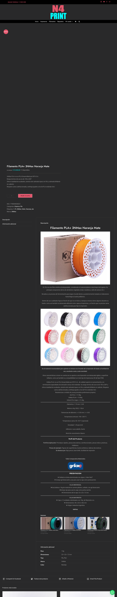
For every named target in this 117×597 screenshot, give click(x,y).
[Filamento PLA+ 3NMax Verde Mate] (51, 523)
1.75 (14, 209)
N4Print (75, 509)
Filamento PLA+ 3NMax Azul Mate (72, 530)
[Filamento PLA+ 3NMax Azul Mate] (75, 523)
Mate (23, 209)
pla (33, 209)
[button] (79, 21)
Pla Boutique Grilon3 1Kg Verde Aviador (97, 530)
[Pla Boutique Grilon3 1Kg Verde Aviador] (98, 523)
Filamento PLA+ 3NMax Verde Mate (49, 530)
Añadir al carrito (25, 195)
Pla (21, 206)
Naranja (28, 209)
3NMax (19, 209)
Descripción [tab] (6, 219)
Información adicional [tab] (9, 224)
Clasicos (17, 206)
